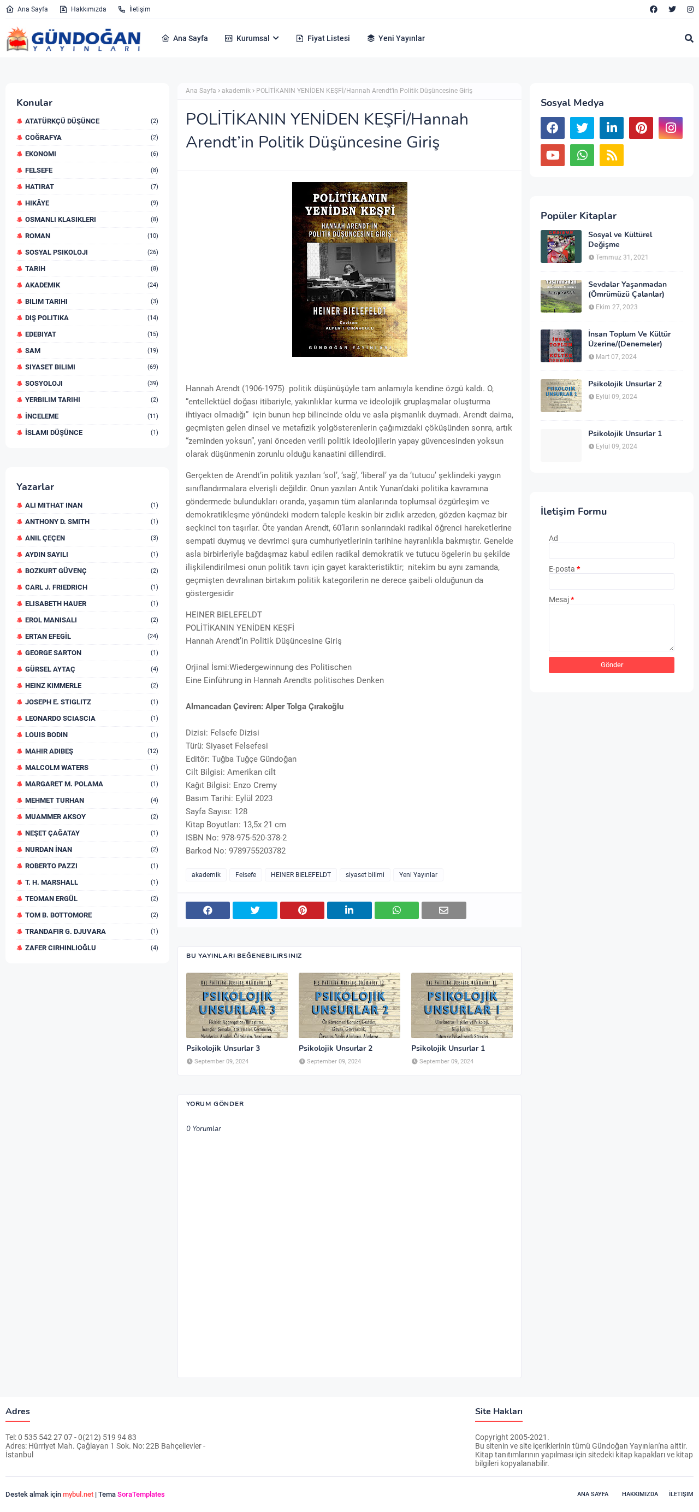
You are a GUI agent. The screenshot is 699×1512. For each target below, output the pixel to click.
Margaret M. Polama (91, 784)
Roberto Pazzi (91, 866)
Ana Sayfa (32, 9)
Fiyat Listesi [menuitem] (328, 38)
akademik (91, 285)
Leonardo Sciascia (91, 718)
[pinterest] (641, 128)
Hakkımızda (88, 9)
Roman (91, 236)
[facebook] (653, 9)
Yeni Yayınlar (418, 875)
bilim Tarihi (91, 301)
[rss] (612, 155)
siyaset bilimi (91, 367)
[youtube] (553, 155)
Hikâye (91, 203)
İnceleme (91, 416)
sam (91, 350)
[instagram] (689, 9)
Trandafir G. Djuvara (91, 931)
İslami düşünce (91, 432)
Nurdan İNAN (91, 849)
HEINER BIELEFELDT (301, 875)
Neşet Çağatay (91, 833)
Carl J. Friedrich (91, 587)
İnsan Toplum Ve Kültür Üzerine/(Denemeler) (629, 339)
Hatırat (91, 187)
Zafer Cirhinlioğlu (91, 948)
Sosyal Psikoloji (91, 252)
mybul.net (78, 1494)
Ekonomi (91, 154)
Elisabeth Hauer (91, 603)
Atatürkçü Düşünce (91, 121)
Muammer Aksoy (91, 817)
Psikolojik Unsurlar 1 (448, 1049)
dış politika (91, 318)
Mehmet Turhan (91, 800)
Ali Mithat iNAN (91, 505)
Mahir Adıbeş (91, 751)
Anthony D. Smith (91, 521)
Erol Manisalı (91, 620)
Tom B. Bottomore (91, 915)
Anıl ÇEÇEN (91, 538)
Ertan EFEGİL (91, 636)
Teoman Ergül (91, 899)
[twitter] (672, 9)
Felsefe (91, 170)
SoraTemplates (141, 1494)
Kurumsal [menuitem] (253, 38)
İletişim (140, 9)
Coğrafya (91, 137)
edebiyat (91, 334)
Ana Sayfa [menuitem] (190, 38)
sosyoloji (91, 383)
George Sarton (91, 653)
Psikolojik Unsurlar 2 (335, 1049)
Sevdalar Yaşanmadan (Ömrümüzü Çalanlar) (627, 289)
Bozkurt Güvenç (91, 571)
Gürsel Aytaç (91, 669)
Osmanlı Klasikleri (91, 219)
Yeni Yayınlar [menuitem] (401, 38)
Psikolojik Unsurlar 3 (223, 1049)
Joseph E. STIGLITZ (91, 702)
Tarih (91, 268)
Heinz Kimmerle (91, 685)
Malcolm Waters (91, 767)
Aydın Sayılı (91, 554)
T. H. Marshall (91, 882)
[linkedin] (612, 128)
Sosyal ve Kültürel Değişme (620, 240)
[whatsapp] (582, 155)
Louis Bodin (91, 735)
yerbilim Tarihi (91, 400)
